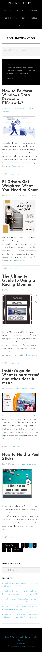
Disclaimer (26, 637)
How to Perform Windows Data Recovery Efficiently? (17, 97)
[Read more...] (17, 166)
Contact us (20, 643)
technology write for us (25, 646)
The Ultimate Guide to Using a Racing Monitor (18, 281)
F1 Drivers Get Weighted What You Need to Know (20, 186)
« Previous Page (8, 546)
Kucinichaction (21, 3)
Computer (15, 174)
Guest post (12, 646)
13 (10, 550)
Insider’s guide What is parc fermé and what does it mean (20, 377)
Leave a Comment (29, 195)
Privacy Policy (17, 637)
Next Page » (17, 550)
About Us (7, 637)
